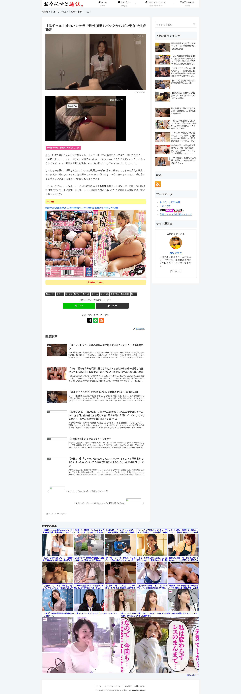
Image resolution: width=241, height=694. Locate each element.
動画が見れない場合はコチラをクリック (63, 148)
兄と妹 (96, 294)
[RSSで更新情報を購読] (101, 320)
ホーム (99, 686)
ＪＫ (134, 294)
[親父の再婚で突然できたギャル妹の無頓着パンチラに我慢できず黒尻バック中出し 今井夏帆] (95, 243)
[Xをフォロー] (89, 320)
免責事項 (128, 686)
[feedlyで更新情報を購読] (95, 320)
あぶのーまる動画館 (170, 202)
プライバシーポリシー (113, 686)
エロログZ (165, 206)
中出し (87, 294)
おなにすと (175, 252)
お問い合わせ (139, 686)
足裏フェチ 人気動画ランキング (176, 214)
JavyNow (51, 294)
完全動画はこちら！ (96, 282)
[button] (112, 306)
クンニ (70, 294)
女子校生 (106, 294)
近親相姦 (126, 294)
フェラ (78, 294)
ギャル (61, 294)
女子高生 (116, 294)
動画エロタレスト (193, 675)
